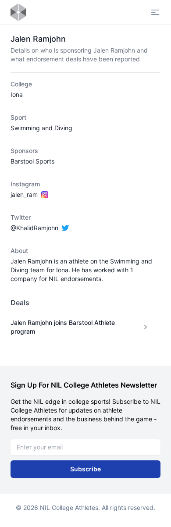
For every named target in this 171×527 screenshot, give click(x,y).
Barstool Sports (32, 161)
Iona (17, 94)
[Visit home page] (18, 12)
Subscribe (85, 469)
